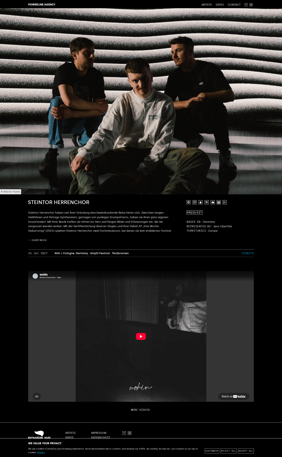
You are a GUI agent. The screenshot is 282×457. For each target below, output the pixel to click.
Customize (212, 451)
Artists (207, 5)
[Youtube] (225, 202)
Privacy (41, 452)
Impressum (98, 433)
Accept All (246, 451)
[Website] (189, 202)
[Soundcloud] (213, 202)
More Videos (140, 409)
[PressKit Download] (195, 213)
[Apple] (201, 202)
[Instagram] (195, 202)
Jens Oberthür (222, 226)
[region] (141, 447)
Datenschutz (100, 437)
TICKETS (247, 253)
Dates (220, 5)
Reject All (228, 451)
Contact (234, 5)
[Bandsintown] (219, 202)
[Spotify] (207, 202)
